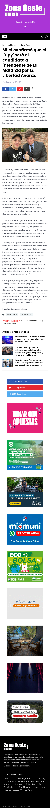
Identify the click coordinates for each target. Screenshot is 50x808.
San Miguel (40, 787)
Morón (18, 784)
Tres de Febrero (11, 790)
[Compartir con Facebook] (5, 89)
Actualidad (7, 778)
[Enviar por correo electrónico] (27, 89)
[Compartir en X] (12, 89)
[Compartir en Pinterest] (20, 89)
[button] (4, 36)
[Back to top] (46, 804)
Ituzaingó (41, 778)
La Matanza (12, 45)
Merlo (43, 781)
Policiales (30, 784)
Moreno (7, 784)
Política (42, 784)
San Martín (24, 787)
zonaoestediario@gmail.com (18, 766)
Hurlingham (24, 778)
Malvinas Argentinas (28, 781)
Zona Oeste (25, 45)
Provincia (8, 787)
